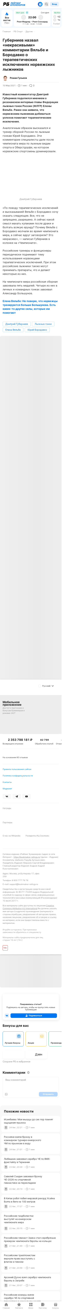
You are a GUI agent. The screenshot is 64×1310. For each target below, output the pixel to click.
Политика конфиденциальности (18, 775)
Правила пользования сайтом (17, 769)
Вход (54, 4)
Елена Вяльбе (13, 329)
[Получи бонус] (40, 4)
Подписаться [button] (35, 1015)
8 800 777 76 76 (20, 880)
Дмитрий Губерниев (16, 324)
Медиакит (7, 788)
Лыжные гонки (43, 324)
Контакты (7, 782)
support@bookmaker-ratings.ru (24, 884)
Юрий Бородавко (37, 329)
